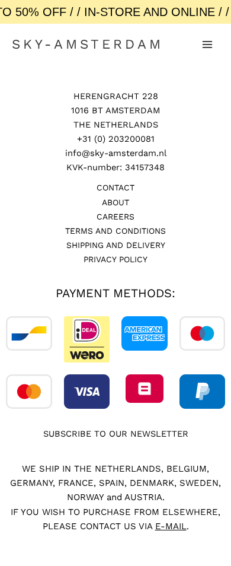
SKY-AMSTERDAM (87, 44)
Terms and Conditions (115, 231)
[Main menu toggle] (207, 44)
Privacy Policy (115, 259)
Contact (115, 187)
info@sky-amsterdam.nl (115, 153)
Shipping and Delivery (115, 245)
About (115, 202)
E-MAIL (171, 526)
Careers (115, 216)
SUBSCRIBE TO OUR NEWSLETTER (115, 433)
